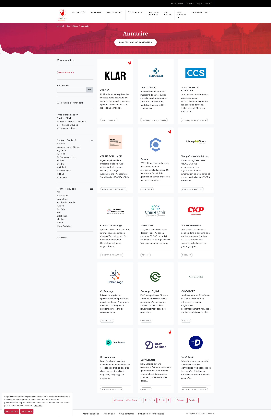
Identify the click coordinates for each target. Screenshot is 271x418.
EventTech (62, 177)
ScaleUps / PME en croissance (71, 121)
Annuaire (96, 12)
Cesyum (144, 159)
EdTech (60, 174)
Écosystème (72, 26)
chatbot (61, 219)
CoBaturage (106, 291)
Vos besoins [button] (114, 12)
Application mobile (66, 202)
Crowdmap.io (107, 357)
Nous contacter (126, 413)
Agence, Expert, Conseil (68, 147)
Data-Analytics (64, 226)
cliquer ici (38, 405)
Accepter (12, 411)
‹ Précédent (132, 400)
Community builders (67, 128)
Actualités (79, 12)
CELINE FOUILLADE (111, 156)
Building (61, 164)
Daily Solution (148, 359)
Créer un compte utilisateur (199, 3)
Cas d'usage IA (181, 14)
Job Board (168, 13)
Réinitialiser (62, 237)
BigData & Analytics (66, 157)
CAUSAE (104, 90)
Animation (62, 199)
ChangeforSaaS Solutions (195, 156)
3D (58, 192)
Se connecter (177, 3)
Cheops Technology (111, 225)
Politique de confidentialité (151, 413)
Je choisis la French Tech (71, 102)
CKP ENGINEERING (191, 225)
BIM (59, 212)
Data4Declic (187, 357)
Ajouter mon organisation (135, 42)
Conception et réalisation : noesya (200, 414)
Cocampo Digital (149, 291)
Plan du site (109, 413)
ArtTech (61, 153)
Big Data (61, 209)
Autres (60, 205)
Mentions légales (91, 413)
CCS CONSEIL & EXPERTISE (189, 89)
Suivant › (181, 400)
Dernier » (193, 400)
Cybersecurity (64, 170)
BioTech (61, 160)
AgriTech (61, 150)
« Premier (118, 400)
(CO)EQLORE (188, 291)
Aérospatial (62, 195)
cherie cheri (146, 225)
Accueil (60, 26)
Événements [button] (135, 12)
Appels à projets (154, 13)
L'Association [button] (200, 12)
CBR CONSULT (148, 87)
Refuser (27, 411)
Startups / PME (64, 118)
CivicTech (61, 167)
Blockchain (62, 215)
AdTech (61, 143)
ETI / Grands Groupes (67, 125)
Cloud (60, 222)
